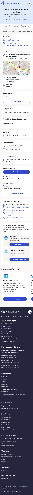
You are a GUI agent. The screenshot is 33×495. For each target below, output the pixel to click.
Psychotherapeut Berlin (8, 331)
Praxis (4, 26)
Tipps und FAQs (6, 406)
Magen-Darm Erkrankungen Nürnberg (12, 350)
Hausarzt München (6, 323)
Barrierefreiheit (5, 478)
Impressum (4, 470)
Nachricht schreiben (19, 259)
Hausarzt (4, 384)
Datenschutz (5, 473)
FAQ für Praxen (5, 419)
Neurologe (4, 379)
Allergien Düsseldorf (7, 360)
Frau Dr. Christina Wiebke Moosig (15, 214)
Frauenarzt (4, 386)
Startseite (4, 31)
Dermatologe (5, 391)
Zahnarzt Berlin (5, 326)
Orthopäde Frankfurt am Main (10, 339)
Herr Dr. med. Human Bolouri (16, 210)
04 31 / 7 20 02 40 (12, 40)
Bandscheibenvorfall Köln (8, 357)
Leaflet (18, 74)
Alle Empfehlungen (16, 193)
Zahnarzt (4, 381)
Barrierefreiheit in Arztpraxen (9, 408)
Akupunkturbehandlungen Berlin (10, 352)
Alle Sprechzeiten (16, 101)
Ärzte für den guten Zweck (9, 430)
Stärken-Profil (5, 427)
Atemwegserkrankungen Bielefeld (11, 362)
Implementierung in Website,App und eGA (9, 442)
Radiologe (4, 376)
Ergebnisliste (12, 31)
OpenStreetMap (26, 74)
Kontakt (3, 462)
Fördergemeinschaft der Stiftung (11, 456)
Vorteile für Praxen (6, 417)
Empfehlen (16, 172)
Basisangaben (5, 422)
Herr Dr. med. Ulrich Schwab (16, 218)
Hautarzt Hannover (6, 334)
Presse (3, 459)
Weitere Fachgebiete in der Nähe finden (13, 394)
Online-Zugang (5, 425)
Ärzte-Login (19, 244)
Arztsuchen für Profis (7, 445)
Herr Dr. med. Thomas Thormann (17, 207)
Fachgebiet (25, 26)
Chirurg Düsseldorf (7, 336)
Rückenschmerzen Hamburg (9, 365)
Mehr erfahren (15, 299)
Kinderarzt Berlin (6, 329)
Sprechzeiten (14, 26)
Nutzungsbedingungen (8, 475)
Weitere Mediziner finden (8, 341)
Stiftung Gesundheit (7, 454)
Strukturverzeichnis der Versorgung (11, 438)
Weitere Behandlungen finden (10, 368)
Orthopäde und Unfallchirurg (9, 389)
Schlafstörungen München (9, 355)
